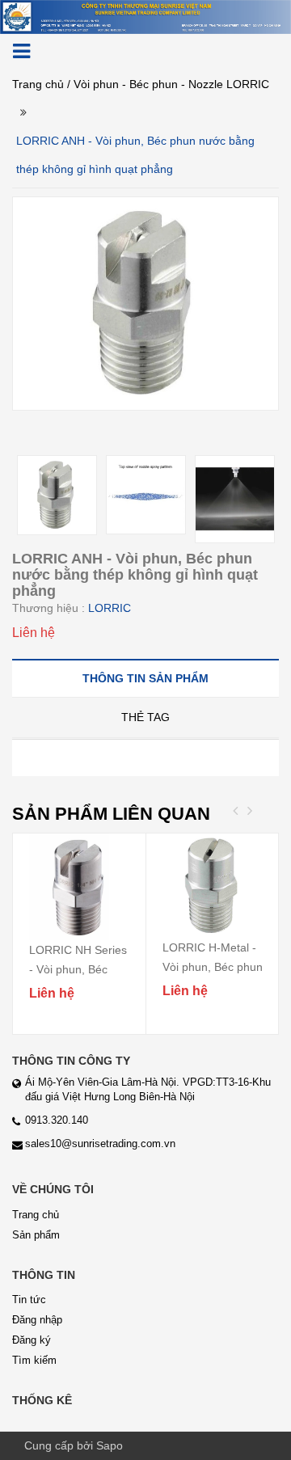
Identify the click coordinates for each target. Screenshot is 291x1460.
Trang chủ (38, 84)
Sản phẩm (36, 1235)
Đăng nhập (37, 1320)
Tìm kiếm (34, 1360)
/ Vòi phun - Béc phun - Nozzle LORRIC (168, 84)
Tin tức (29, 1299)
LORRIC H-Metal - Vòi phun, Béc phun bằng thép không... (212, 967)
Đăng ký (31, 1340)
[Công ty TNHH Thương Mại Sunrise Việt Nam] (145, 16)
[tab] (145, 678)
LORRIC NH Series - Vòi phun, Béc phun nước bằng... (78, 969)
